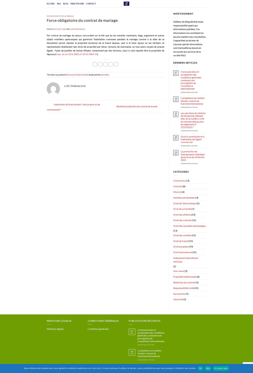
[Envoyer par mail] (105, 64)
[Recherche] (205, 3)
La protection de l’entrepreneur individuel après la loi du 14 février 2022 (193, 155)
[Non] (249, 369)
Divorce (51, 16)
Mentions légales (55, 328)
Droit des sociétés (182, 235)
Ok (200, 368)
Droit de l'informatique (184, 203)
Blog (66, 3)
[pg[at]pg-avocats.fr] (195, 3)
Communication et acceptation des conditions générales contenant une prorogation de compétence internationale (191, 80)
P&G (59, 3)
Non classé (178, 271)
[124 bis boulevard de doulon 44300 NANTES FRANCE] (189, 3)
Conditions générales (98, 328)
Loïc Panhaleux (77, 29)
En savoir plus (221, 368)
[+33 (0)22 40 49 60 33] (200, 3)
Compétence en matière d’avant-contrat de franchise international (193, 101)
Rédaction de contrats (184, 282)
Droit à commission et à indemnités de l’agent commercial (192, 139)
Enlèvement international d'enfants (185, 260)
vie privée (178, 299)
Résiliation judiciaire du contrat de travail (137, 106)
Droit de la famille (64, 16)
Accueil (51, 3)
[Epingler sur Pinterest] (110, 64)
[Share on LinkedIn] (116, 64)
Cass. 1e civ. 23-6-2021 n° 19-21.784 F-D (76, 54)
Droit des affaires (182, 214)
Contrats (177, 186)
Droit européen (180, 246)
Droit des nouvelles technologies (189, 225)
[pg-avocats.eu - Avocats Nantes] (126, 4)
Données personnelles (184, 197)
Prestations (77, 3)
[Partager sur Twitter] (100, 64)
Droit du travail (180, 241)
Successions (179, 293)
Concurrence (179, 180)
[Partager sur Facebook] (95, 64)
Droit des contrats (182, 220)
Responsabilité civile (183, 288)
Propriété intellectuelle (184, 276)
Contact (91, 3)
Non (208, 368)
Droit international (182, 252)
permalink (105, 75)
